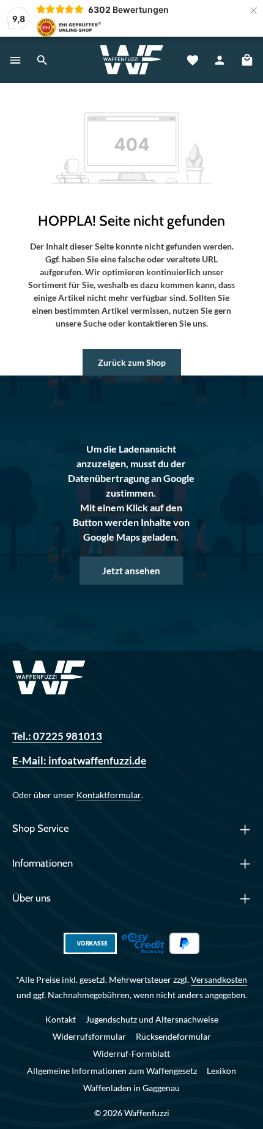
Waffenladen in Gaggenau (131, 1088)
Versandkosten (219, 979)
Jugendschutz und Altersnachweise (152, 1019)
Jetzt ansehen (131, 570)
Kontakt (60, 1019)
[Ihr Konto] (219, 60)
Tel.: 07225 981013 (57, 736)
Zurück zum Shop (132, 362)
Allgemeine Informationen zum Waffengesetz (112, 1070)
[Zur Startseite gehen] (131, 60)
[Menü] (15, 60)
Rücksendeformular (173, 1036)
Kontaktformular (108, 795)
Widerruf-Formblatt (131, 1053)
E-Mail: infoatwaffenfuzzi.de (79, 761)
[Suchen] (42, 60)
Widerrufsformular (89, 1036)
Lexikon (221, 1070)
